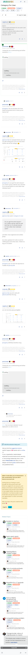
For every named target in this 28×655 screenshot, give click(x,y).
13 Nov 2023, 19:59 (11, 48)
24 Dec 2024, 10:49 (15, 542)
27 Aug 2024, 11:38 (12, 561)
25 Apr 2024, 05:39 (15, 608)
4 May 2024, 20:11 (12, 610)
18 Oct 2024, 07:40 (12, 576)
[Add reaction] (20, 39)
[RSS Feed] (21, 10)
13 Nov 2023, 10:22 (11, 106)
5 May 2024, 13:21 (15, 588)
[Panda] (4, 537)
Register (5, 507)
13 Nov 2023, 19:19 (10, 308)
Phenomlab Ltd (22, 89)
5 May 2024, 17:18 (12, 590)
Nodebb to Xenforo (12, 521)
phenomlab (5, 46)
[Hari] (4, 598)
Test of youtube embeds (14, 568)
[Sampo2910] (7, 576)
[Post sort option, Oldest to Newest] (2, 15)
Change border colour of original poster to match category (14, 635)
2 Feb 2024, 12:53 (12, 626)
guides (14, 462)
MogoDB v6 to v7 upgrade (14, 583)
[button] (2, 652)
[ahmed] (4, 618)
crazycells (5, 289)
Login (10, 507)
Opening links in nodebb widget (11, 552)
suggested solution (16, 448)
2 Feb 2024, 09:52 (15, 623)
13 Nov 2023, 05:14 (11, 24)
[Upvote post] (22, 39)
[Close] (25, 476)
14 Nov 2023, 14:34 (11, 423)
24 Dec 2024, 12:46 (12, 544)
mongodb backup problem (15, 618)
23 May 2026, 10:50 (13, 529)
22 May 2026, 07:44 (15, 526)
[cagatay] (4, 521)
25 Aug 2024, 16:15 (15, 559)
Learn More (13, 642)
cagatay (4, 22)
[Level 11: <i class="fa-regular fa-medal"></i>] (11, 104)
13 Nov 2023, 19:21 (10, 340)
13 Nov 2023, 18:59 (11, 181)
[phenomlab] (7, 529)
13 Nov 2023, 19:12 (10, 214)
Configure (11, 8)
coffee (23, 450)
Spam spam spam (12, 536)
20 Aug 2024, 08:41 (15, 574)
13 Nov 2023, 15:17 (10, 137)
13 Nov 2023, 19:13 (10, 261)
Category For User (18, 216)
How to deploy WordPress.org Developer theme (12, 599)
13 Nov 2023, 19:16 (10, 291)
